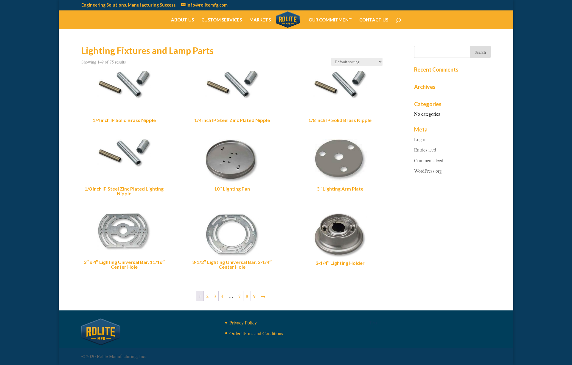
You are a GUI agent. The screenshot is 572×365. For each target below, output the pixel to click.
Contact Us (373, 20)
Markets (260, 20)
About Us (182, 20)
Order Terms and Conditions (256, 333)
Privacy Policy (243, 322)
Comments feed (428, 160)
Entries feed (425, 149)
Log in (420, 139)
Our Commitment (330, 20)
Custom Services (221, 20)
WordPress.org (428, 171)
